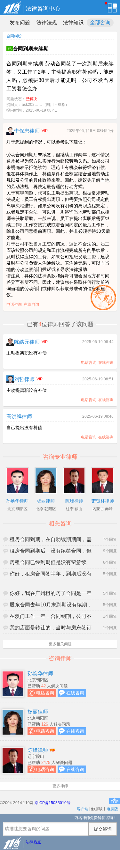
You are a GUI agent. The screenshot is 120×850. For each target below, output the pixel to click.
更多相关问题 (60, 644)
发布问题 (20, 22)
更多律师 (60, 786)
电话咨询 (14, 304)
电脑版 (112, 809)
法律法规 (46, 22)
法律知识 (73, 22)
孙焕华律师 (40, 673)
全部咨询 (100, 22)
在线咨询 (31, 304)
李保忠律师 (27, 131)
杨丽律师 (38, 711)
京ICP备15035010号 (52, 803)
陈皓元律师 (27, 342)
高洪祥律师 (19, 416)
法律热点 (33, 842)
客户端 (82, 809)
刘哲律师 (24, 379)
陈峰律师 (38, 750)
